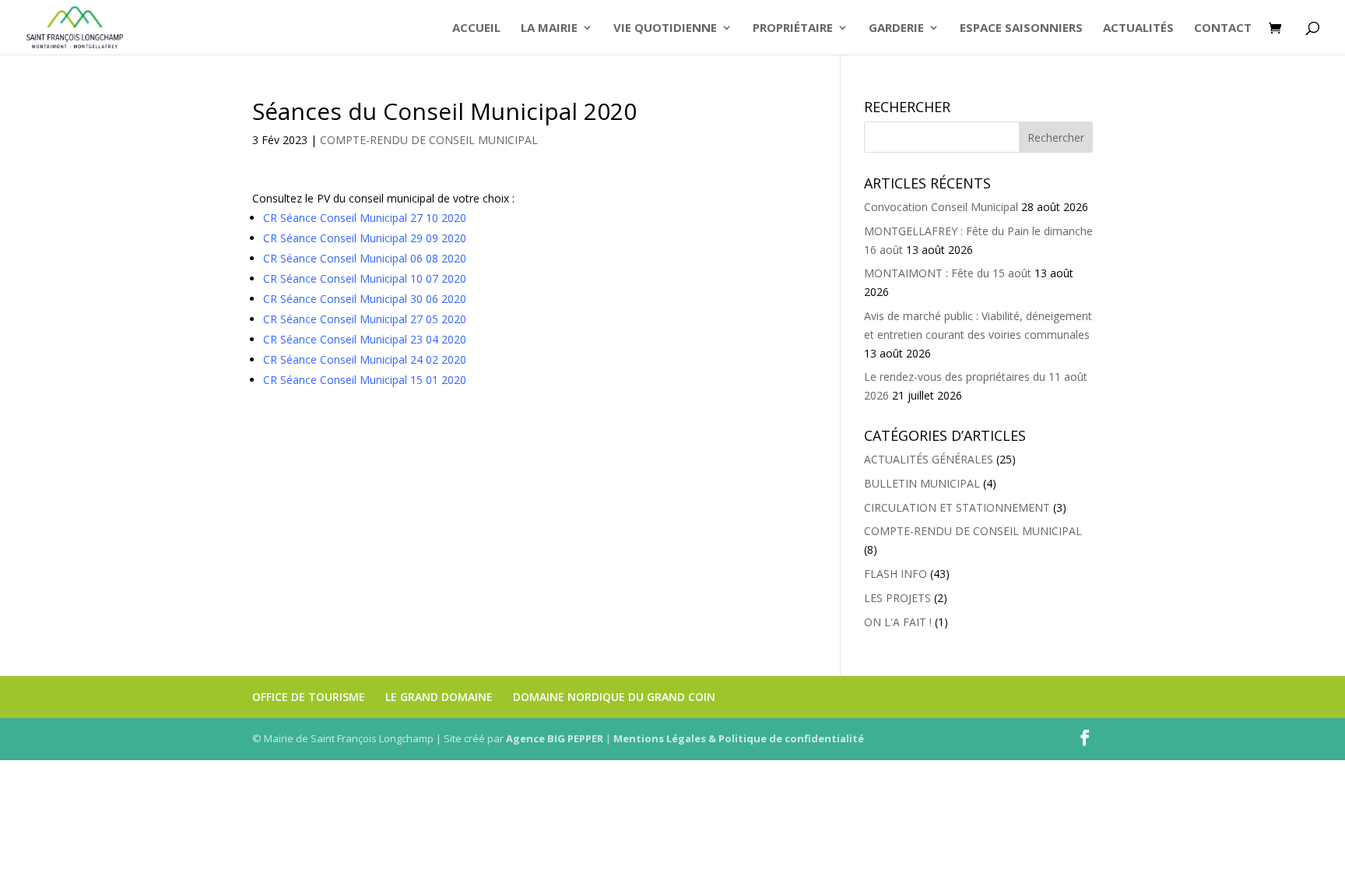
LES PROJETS (897, 597)
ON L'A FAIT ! (898, 622)
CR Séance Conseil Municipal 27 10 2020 (364, 217)
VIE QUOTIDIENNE (665, 28)
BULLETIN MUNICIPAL (922, 483)
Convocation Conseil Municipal (941, 206)
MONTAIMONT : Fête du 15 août (947, 273)
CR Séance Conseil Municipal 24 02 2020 (364, 359)
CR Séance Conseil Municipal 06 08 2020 (364, 258)
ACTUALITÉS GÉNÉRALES (928, 459)
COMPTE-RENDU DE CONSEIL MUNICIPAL (429, 139)
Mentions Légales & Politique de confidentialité (738, 738)
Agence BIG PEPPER (554, 738)
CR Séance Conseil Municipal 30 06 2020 (366, 298)
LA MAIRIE (549, 28)
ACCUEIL (476, 28)
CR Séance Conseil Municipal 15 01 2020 (364, 379)
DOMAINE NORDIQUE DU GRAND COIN (614, 696)
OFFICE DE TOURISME (308, 696)
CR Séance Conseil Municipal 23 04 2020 (364, 339)
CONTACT (1223, 28)
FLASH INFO (895, 573)
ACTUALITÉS (1138, 28)
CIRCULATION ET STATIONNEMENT (957, 507)
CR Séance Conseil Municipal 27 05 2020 (364, 319)
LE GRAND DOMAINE (439, 696)
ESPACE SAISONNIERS (1021, 28)
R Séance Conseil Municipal (340, 278)
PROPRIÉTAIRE (793, 28)
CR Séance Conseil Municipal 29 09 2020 (364, 238)
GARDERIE (896, 28)
